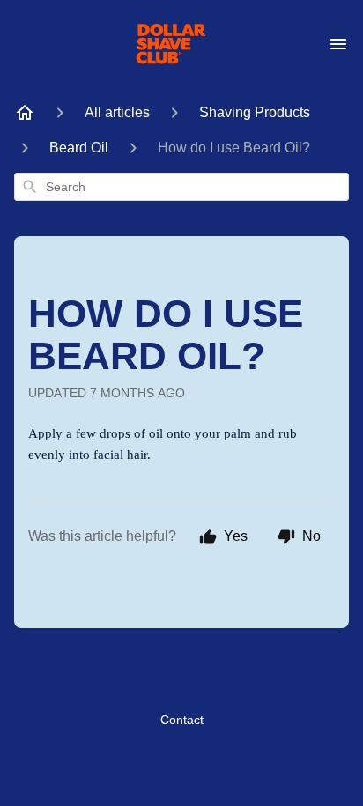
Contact (182, 720)
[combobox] (181, 187)
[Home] (24, 112)
